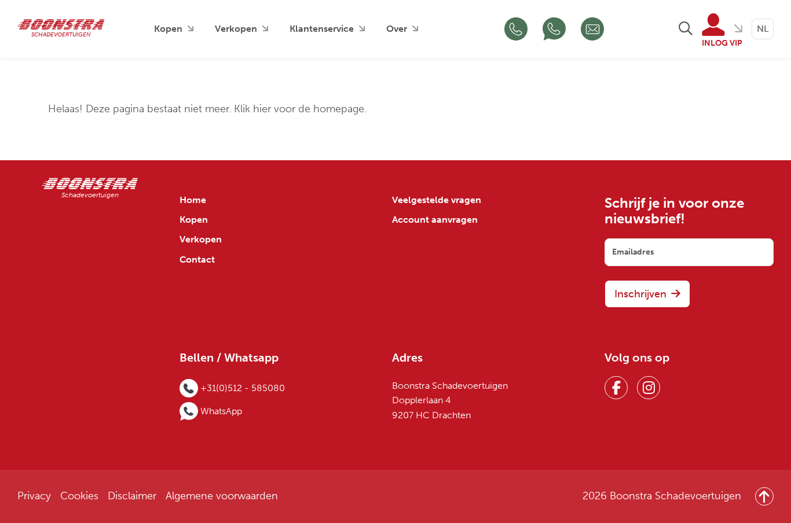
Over (396, 28)
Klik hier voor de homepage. (300, 109)
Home (193, 200)
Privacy (34, 496)
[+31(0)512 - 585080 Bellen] (516, 29)
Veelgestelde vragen (436, 200)
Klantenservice (322, 28)
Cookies (79, 496)
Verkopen (236, 28)
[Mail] (592, 29)
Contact (197, 260)
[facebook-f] (616, 387)
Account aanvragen (435, 220)
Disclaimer (132, 496)
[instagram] (648, 387)
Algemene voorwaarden (222, 496)
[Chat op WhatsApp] (554, 29)
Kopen (168, 28)
